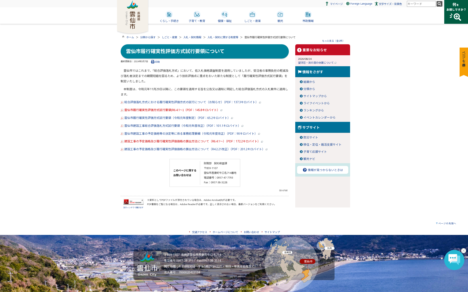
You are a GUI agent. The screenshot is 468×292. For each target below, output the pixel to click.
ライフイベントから (316, 103)
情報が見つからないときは (325, 170)
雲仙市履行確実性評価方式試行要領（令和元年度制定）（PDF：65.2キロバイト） (177, 118)
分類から (309, 89)
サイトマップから (315, 96)
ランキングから (313, 110)
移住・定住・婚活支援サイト (322, 145)
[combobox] (421, 4)
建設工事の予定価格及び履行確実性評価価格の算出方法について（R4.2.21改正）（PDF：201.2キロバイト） (195, 149)
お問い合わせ (251, 232)
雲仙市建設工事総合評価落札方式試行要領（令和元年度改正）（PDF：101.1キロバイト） (182, 126)
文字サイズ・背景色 (390, 4)
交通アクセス (199, 232)
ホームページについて (225, 232)
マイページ (336, 4)
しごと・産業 (169, 37)
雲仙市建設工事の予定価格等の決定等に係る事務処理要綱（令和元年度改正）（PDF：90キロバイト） (191, 134)
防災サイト (310, 137)
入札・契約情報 (192, 37)
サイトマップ (272, 232)
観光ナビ (309, 159)
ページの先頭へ (447, 223)
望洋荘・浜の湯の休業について (316, 62)
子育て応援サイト (315, 152)
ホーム (130, 37)
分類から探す (148, 37)
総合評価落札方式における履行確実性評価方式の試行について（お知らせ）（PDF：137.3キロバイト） (191, 102)
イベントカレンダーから (319, 117)
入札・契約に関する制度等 (222, 37)
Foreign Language (361, 3)
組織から (309, 82)
